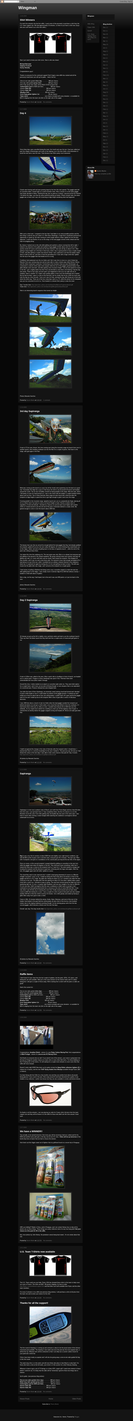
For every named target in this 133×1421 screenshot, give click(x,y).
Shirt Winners (27, 20)
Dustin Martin (101, 171)
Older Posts (76, 1399)
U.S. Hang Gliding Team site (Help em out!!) (91, 36)
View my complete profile (103, 174)
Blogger (77, 1417)
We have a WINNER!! (31, 1131)
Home (51, 1399)
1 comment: (47, 400)
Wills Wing (90, 24)
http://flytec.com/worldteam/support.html (32, 1286)
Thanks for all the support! (34, 1303)
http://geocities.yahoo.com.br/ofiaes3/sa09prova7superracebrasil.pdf (52, 285)
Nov (104, 34)
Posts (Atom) (55, 1404)
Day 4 (23, 113)
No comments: (47, 102)
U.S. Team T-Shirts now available (37, 1251)
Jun (104, 65)
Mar (104, 37)
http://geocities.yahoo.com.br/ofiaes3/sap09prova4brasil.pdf (38, 754)
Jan (104, 72)
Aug (104, 51)
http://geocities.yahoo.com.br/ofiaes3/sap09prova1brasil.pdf (62, 909)
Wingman (27, 7)
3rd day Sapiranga (29, 411)
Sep (104, 54)
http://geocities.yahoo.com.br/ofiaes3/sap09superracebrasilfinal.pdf (47, 286)
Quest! (89, 31)
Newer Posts (24, 1399)
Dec (104, 27)
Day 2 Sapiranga (29, 600)
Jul (104, 48)
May (104, 44)
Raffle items (26, 974)
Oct (104, 31)
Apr (104, 41)
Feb (104, 75)
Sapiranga (25, 773)
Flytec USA (91, 27)
